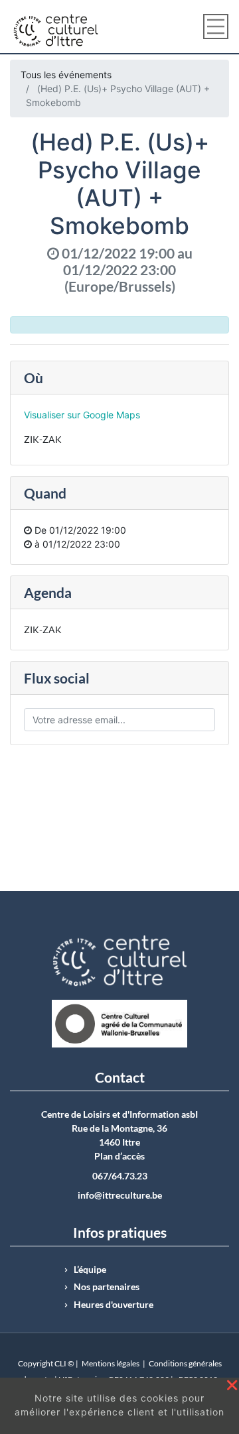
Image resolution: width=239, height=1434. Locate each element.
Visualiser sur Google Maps (82, 414)
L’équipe (90, 1269)
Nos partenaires (106, 1287)
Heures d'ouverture (113, 1304)
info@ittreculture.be (120, 1195)
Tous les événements (66, 74)
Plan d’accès (119, 1156)
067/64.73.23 (119, 1176)
